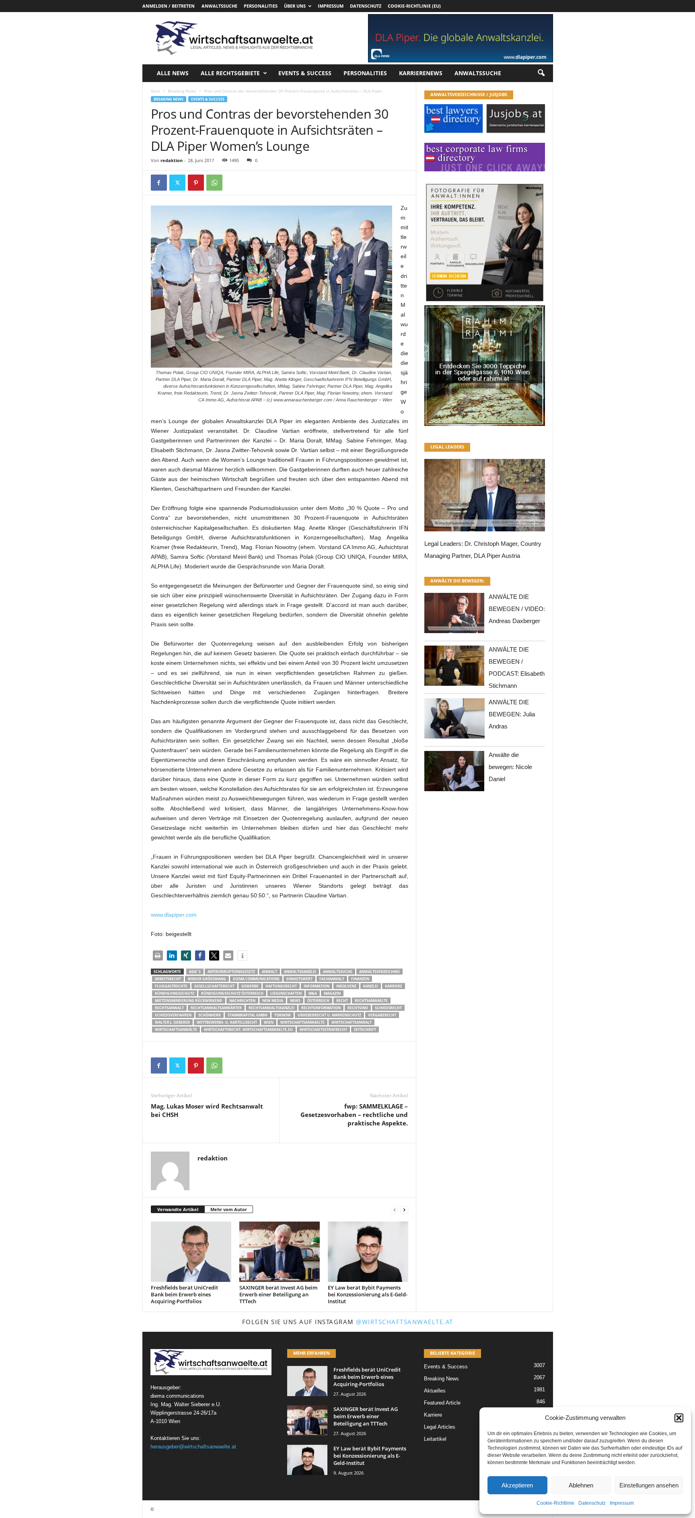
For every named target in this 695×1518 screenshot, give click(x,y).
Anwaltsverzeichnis (379, 971)
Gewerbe (250, 986)
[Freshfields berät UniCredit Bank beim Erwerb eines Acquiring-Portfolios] (191, 1252)
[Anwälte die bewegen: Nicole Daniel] (454, 773)
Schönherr (209, 1015)
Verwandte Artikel (177, 1209)
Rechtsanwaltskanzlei (271, 1007)
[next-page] (404, 1209)
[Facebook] (159, 183)
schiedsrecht (388, 1007)
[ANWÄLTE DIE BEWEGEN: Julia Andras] (454, 720)
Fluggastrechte (171, 986)
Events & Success (304, 73)
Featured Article (442, 1403)
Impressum (622, 1503)
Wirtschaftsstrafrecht (323, 1029)
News (295, 1000)
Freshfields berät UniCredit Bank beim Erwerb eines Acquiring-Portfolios (184, 1294)
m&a (312, 993)
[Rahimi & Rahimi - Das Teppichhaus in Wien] (484, 303)
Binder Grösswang (207, 978)
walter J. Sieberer (172, 1022)
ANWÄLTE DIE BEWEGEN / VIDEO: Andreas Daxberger (517, 608)
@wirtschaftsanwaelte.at (404, 1322)
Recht (342, 1000)
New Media (272, 1000)
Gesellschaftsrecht (214, 986)
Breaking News (182, 91)
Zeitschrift (365, 1029)
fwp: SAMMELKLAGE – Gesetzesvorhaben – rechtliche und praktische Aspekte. (354, 1114)
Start (155, 91)
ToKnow (282, 1015)
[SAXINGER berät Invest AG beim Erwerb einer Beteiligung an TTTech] (279, 1252)
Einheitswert (299, 978)
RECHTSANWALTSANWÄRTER (216, 1007)
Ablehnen (581, 1485)
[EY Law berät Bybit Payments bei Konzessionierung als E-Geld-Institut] (368, 1252)
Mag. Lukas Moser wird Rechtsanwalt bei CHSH (207, 1110)
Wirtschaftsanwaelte (302, 1022)
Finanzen (360, 978)
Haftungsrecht (281, 986)
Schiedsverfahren (173, 1015)
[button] (679, 1418)
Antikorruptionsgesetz (231, 971)
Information (316, 986)
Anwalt (269, 971)
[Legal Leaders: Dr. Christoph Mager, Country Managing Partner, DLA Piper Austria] (484, 497)
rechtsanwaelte (371, 1000)
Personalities (261, 6)
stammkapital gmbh (247, 1015)
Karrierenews (420, 73)
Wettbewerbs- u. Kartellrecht (227, 1022)
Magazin (332, 993)
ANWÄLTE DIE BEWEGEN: (457, 581)
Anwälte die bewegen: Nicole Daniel (510, 766)
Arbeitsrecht (168, 978)
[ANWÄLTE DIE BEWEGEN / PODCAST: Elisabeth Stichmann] (454, 668)
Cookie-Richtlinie (555, 1503)
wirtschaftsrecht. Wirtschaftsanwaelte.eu (248, 1029)
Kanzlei (370, 986)
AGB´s (195, 971)
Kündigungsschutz (174, 993)
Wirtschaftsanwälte (176, 1029)
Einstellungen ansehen (649, 1485)
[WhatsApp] (214, 183)
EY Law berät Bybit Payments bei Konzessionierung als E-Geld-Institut (367, 1294)
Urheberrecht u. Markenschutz (329, 1015)
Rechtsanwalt (169, 1007)
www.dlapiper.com (174, 914)
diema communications (256, 978)
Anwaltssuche (219, 6)
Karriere (393, 986)
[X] (177, 183)
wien (268, 1022)
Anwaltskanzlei (300, 971)
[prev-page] (395, 1209)
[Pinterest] (196, 183)
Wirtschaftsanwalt (351, 1022)
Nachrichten (242, 1000)
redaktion (171, 160)
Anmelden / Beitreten (168, 6)
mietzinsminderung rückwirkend (188, 1000)
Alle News (173, 73)
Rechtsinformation (321, 1007)
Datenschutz (592, 1503)
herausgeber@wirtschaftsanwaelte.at (193, 1447)
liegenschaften (286, 993)
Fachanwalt (331, 978)
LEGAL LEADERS (447, 447)
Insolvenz (346, 986)
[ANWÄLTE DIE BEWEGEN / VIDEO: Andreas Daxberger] (454, 615)
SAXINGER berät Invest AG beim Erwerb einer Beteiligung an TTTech (278, 1294)
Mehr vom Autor (228, 1209)
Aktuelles (435, 1391)
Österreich (318, 1000)
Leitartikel (435, 1439)
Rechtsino (358, 1007)
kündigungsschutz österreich (232, 993)
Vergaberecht (382, 1015)
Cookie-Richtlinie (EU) (414, 6)
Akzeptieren (517, 1485)
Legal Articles (439, 1427)
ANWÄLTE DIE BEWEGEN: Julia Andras (512, 714)
